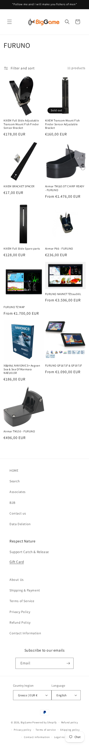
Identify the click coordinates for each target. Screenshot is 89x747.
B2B (12, 503)
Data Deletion (20, 524)
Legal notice (61, 737)
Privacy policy (22, 729)
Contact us (17, 513)
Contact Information (25, 633)
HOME (13, 470)
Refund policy (69, 722)
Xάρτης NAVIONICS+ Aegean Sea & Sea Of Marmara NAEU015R (22, 369)
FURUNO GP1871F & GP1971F (63, 365)
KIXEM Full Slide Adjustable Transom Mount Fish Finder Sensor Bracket (21, 124)
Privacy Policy (19, 612)
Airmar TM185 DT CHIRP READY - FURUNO (64, 188)
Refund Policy (20, 622)
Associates (17, 492)
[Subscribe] (68, 663)
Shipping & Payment (24, 590)
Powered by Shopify (44, 722)
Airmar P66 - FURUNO (59, 248)
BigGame (26, 722)
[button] (9, 22)
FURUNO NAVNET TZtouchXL (63, 294)
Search (14, 481)
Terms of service (46, 729)
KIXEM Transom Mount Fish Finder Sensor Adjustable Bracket (62, 124)
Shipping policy (70, 729)
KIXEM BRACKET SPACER (19, 186)
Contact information (37, 737)
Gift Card (16, 561)
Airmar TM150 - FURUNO (19, 431)
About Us (16, 579)
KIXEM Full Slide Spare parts (22, 248)
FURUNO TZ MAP (14, 307)
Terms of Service (21, 601)
